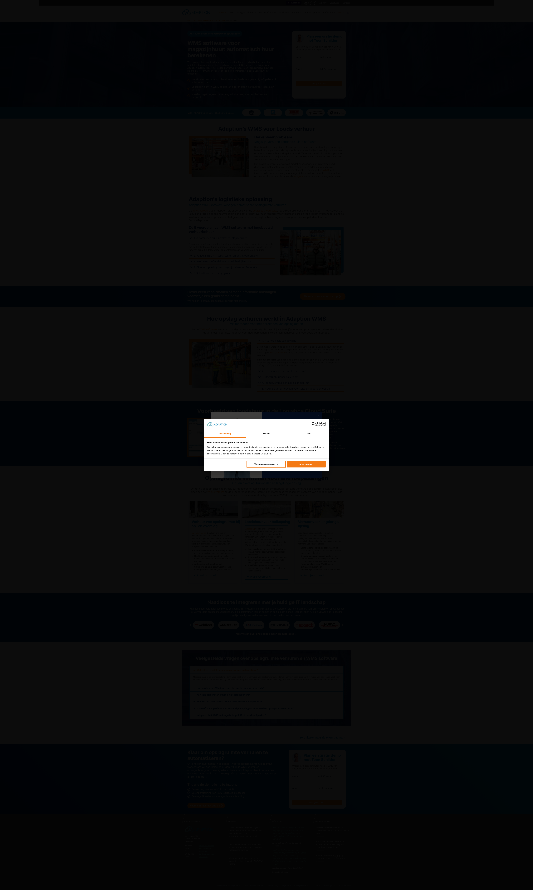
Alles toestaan (306, 464)
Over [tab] (308, 433)
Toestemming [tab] (224, 433)
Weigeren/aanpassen (264, 464)
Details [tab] (266, 433)
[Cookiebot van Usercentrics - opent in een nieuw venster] (314, 424)
